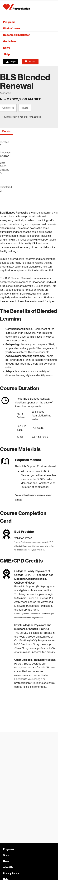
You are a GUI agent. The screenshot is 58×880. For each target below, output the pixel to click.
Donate (31, 61)
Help (7, 54)
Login (13, 61)
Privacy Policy (11, 873)
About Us (8, 867)
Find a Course (11, 28)
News (6, 47)
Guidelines (9, 41)
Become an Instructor (16, 34)
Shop (6, 855)
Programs (9, 22)
